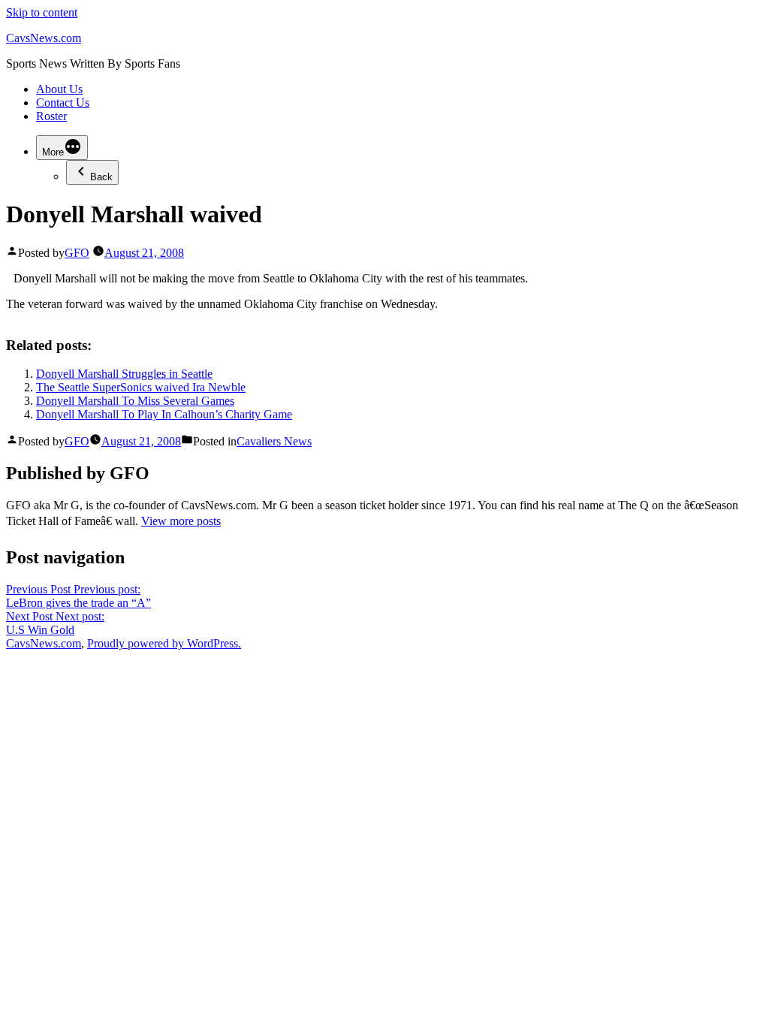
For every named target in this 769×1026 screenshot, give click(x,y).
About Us (59, 89)
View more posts (181, 521)
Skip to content (41, 12)
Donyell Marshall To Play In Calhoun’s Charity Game (164, 414)
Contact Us (62, 102)
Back (101, 177)
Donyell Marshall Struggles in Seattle (124, 373)
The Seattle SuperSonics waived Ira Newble (141, 387)
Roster (51, 116)
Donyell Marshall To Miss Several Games (135, 400)
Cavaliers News (274, 441)
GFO (77, 252)
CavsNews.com (43, 38)
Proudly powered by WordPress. (164, 643)
